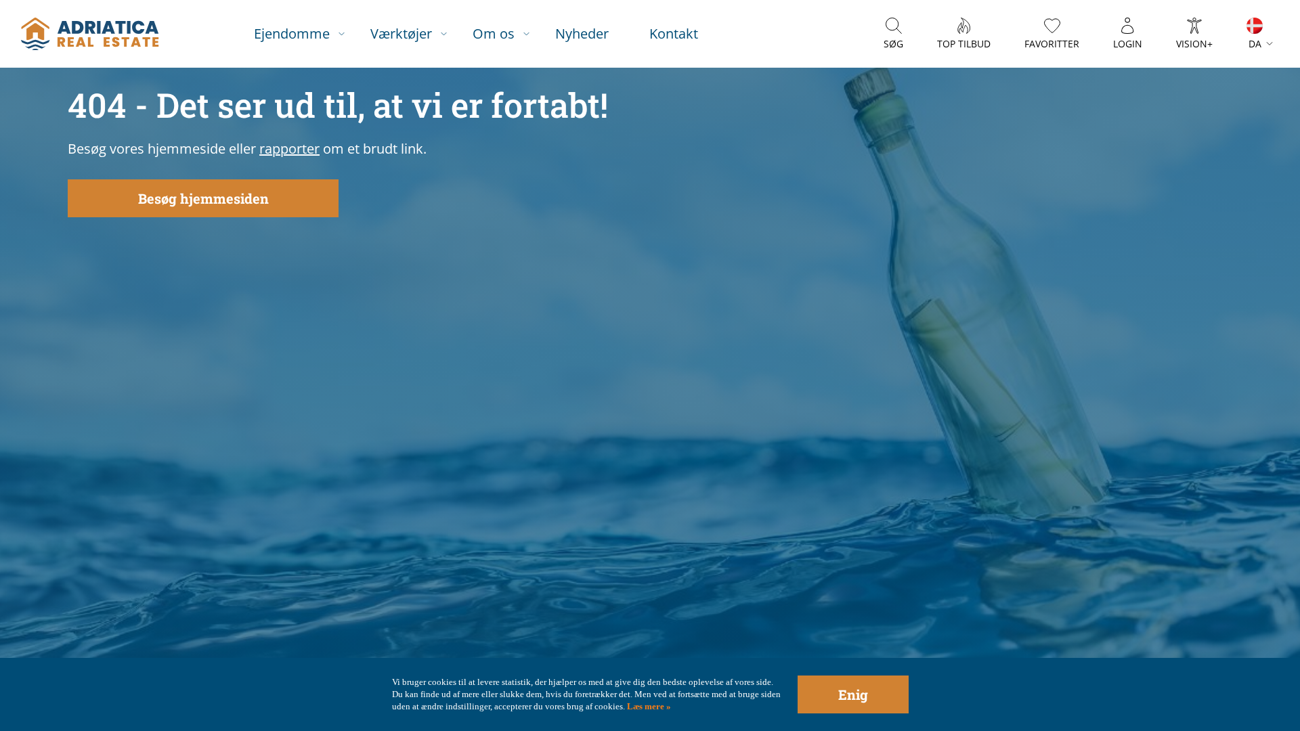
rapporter (289, 148)
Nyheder (582, 33)
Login (1127, 43)
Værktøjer (401, 33)
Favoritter (1051, 43)
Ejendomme (292, 33)
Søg (893, 43)
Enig (853, 694)
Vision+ (1194, 43)
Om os (494, 33)
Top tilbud (964, 43)
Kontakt (673, 33)
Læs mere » (648, 706)
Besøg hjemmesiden (203, 198)
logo (89, 34)
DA (1255, 43)
